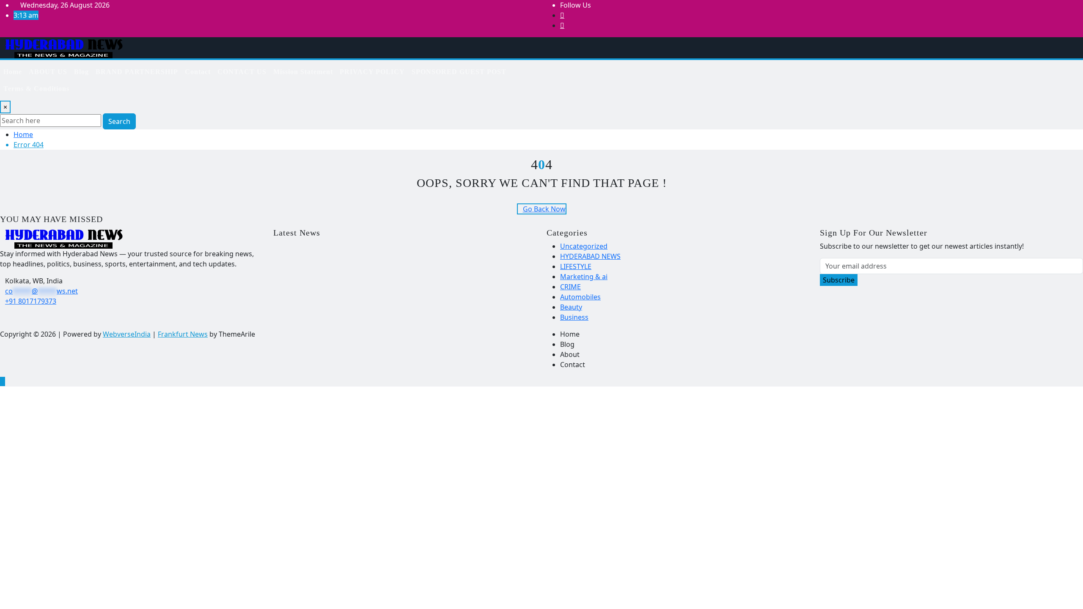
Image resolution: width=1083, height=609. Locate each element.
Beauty (571, 307)
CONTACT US (242, 71)
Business (574, 317)
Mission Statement (303, 71)
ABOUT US (48, 71)
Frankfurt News (183, 334)
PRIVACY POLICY (372, 71)
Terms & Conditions (36, 88)
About (570, 354)
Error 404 (29, 144)
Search (119, 121)
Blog (81, 71)
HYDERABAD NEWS (590, 256)
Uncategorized (583, 246)
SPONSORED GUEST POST (459, 71)
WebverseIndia (127, 334)
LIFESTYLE (575, 266)
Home (12, 71)
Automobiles (580, 297)
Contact (198, 71)
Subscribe (839, 280)
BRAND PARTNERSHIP (137, 71)
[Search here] (559, 68)
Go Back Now (544, 209)
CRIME (570, 286)
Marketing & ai (583, 276)
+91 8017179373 (30, 301)
